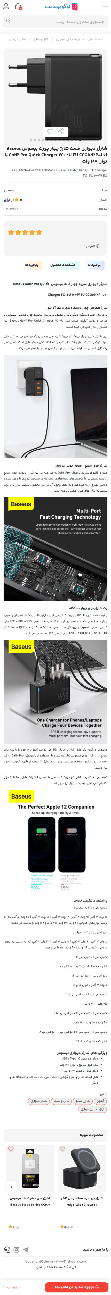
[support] (7, 1250)
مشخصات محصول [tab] (62, 265)
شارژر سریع (83, 1101)
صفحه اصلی (95, 39)
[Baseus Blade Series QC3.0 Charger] (30, 1168)
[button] (99, 1186)
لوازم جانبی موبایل (68, 39)
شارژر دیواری (39, 1101)
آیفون (100, 1101)
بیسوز (9, 190)
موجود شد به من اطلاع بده (75, 1287)
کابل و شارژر (41, 39)
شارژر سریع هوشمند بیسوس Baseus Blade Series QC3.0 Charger (30, 1202)
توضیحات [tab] (94, 265)
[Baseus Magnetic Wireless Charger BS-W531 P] (82, 1168)
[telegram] (26, 1250)
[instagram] (16, 1250)
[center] (8, 22)
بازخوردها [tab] (31, 265)
